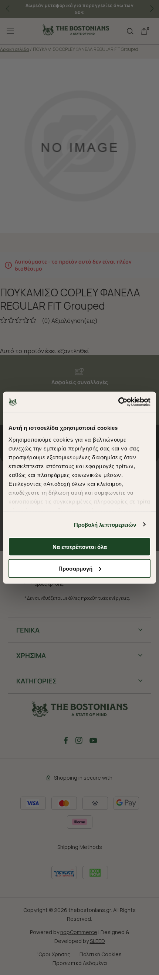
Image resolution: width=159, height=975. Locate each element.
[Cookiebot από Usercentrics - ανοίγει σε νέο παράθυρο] (118, 402)
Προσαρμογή (75, 568)
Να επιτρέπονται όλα (80, 547)
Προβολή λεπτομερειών (105, 524)
